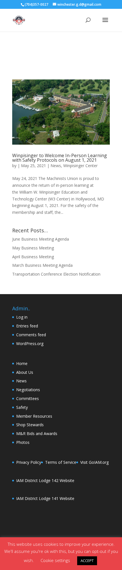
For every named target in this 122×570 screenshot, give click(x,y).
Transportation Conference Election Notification (56, 274)
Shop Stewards (30, 424)
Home (22, 363)
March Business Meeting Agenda (42, 265)
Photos (23, 442)
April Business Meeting (33, 256)
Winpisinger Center (80, 165)
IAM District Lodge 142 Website (45, 480)
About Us (24, 372)
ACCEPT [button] (87, 560)
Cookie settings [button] (55, 560)
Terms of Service (60, 462)
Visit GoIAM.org (94, 462)
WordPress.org (29, 343)
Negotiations (28, 389)
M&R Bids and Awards (36, 433)
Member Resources (34, 416)
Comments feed (31, 334)
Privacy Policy (28, 462)
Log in (22, 317)
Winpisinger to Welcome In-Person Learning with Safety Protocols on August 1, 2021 (59, 157)
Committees (27, 398)
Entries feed (27, 326)
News (56, 165)
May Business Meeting (33, 248)
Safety (22, 407)
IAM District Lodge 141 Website (45, 498)
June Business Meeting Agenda (40, 239)
